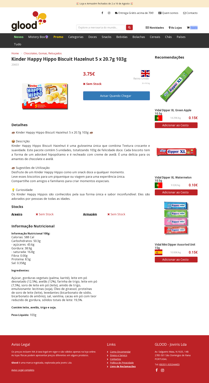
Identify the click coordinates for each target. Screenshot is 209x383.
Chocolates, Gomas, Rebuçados (43, 53)
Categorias (75, 37)
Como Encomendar (120, 351)
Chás (168, 37)
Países (181, 37)
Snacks (106, 37)
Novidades (156, 27)
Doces (92, 37)
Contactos (115, 359)
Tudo (17, 44)
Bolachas (138, 37)
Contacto (192, 13)
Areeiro (16, 214)
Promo (58, 37)
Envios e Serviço (118, 355)
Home (15, 53)
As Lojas (176, 27)
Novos (18, 37)
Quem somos (169, 13)
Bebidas (122, 37)
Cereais (155, 37)
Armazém (90, 214)
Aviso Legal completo (22, 370)
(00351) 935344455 (169, 364)
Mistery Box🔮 (38, 37)
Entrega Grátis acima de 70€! (135, 13)
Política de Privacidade (122, 362)
